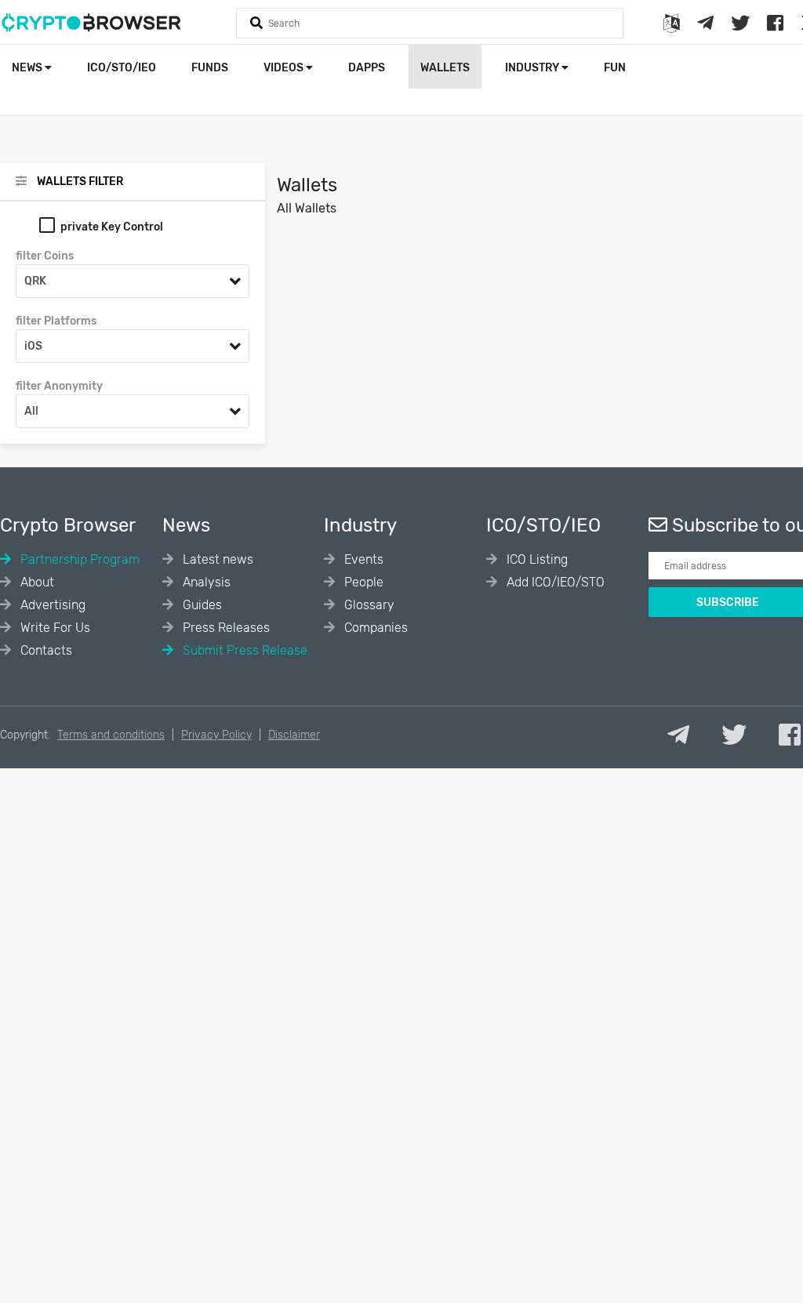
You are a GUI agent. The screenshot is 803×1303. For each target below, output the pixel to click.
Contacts (44, 650)
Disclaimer (294, 735)
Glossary (367, 604)
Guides (201, 604)
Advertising (51, 604)
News (28, 67)
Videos (284, 67)
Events (362, 559)
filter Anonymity (59, 386)
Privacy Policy (216, 735)
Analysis (205, 582)
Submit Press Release (243, 650)
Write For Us (53, 627)
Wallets (445, 67)
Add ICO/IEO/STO (554, 582)
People (362, 582)
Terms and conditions (111, 735)
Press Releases (225, 627)
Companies (374, 627)
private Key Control (111, 227)
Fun (615, 67)
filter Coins (45, 256)
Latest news (216, 559)
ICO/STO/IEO (121, 67)
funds (209, 67)
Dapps (366, 67)
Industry (533, 67)
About (35, 582)
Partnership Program (78, 559)
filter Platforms (56, 321)
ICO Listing (535, 559)
